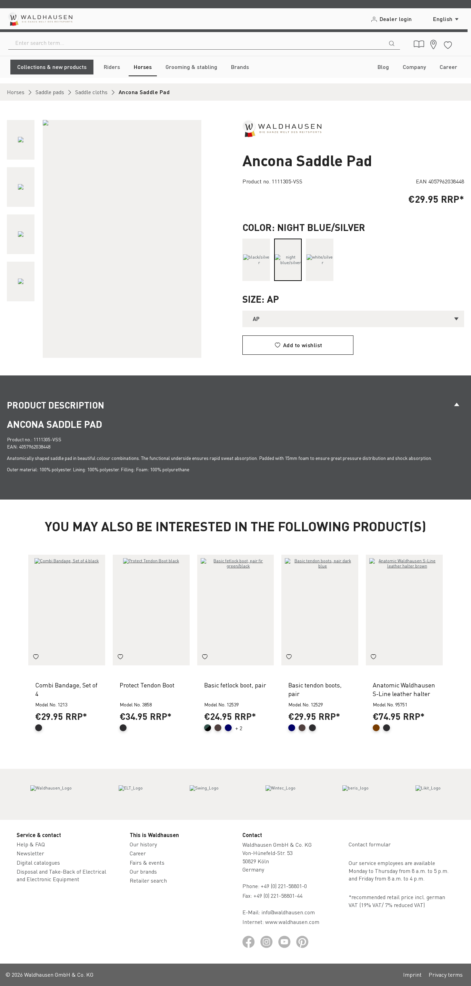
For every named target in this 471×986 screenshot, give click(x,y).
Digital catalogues (38, 862)
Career (138, 853)
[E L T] (131, 794)
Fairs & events (147, 862)
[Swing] (204, 794)
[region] (118, 239)
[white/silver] (319, 260)
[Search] (391, 42)
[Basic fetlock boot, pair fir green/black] (235, 610)
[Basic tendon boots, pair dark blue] (319, 610)
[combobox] (196, 42)
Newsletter (30, 853)
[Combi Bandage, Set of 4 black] (66, 610)
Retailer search (148, 880)
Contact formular (370, 844)
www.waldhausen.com (292, 921)
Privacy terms (446, 974)
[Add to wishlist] (35, 657)
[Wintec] (280, 794)
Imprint (412, 974)
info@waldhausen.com (288, 912)
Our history (143, 844)
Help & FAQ (31, 844)
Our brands (143, 871)
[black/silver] (256, 260)
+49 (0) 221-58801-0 (284, 885)
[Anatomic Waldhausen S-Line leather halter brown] (404, 610)
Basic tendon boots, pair (315, 689)
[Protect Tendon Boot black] (151, 610)
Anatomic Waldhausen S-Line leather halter (404, 689)
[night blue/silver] (288, 260)
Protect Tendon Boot (147, 685)
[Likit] (428, 794)
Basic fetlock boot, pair (235, 685)
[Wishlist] (448, 44)
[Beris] (355, 794)
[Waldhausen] (281, 127)
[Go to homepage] (40, 19)
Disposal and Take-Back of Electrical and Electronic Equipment (61, 875)
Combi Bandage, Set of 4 (66, 689)
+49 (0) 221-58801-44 (279, 895)
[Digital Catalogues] (419, 44)
